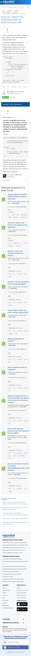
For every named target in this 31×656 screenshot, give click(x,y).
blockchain (23, 217)
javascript (14, 87)
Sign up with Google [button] (13, 642)
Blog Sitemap (5, 605)
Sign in (22, 652)
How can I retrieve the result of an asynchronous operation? (17, 225)
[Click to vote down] (4, 32)
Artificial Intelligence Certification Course (12, 552)
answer (6, 97)
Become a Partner (21, 595)
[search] (27, 6)
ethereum (15, 217)
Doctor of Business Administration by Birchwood (14, 566)
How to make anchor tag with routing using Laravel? (18, 311)
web (18, 215)
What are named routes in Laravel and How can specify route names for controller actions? (18, 399)
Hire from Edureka (21, 598)
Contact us (5, 595)
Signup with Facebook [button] (14, 647)
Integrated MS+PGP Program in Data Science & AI (14, 569)
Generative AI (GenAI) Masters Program (12, 559)
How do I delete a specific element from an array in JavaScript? (17, 196)
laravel (24, 87)
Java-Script (17, 91)
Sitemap (4, 603)
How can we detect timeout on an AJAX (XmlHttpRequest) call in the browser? (18, 467)
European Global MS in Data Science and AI (12, 579)
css (8, 87)
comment (13, 97)
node (10, 217)
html (4, 87)
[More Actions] (27, 97)
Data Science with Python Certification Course (13, 550)
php (20, 87)
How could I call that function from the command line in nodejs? (18, 431)
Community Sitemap (7, 608)
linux (10, 458)
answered (9, 175)
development (24, 215)
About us (4, 588)
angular (10, 491)
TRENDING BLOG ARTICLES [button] (10, 622)
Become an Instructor (22, 590)
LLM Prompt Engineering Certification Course (13, 547)
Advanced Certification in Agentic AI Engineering (14, 542)
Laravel (22, 320)
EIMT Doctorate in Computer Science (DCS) (12, 581)
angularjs (11, 333)
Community (5, 600)
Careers (19, 588)
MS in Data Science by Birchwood (10, 571)
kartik (22, 91)
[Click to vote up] (4, 29)
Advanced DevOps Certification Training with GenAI (15, 545)
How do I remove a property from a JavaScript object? (18, 283)
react (13, 215)
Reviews (4, 593)
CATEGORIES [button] (6, 619)
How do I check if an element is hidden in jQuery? (15, 253)
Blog (3, 598)
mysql (14, 455)
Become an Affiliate (21, 593)
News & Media (6, 590)
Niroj (20, 175)
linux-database (21, 455)
